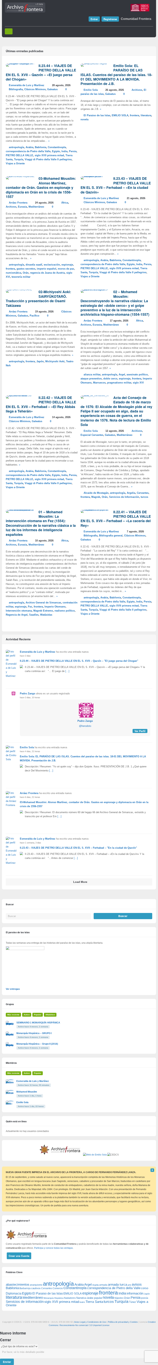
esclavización (52, 264)
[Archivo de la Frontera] (25, 11)
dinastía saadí (34, 264)
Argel (122, 374)
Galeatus (52, 89)
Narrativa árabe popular (89, 1297)
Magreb (95, 497)
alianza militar (92, 374)
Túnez (132, 1302)
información (135, 1293)
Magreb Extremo (43, 610)
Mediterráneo (36, 206)
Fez (30, 606)
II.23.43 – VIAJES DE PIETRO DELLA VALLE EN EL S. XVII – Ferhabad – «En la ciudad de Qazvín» (116, 185)
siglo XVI (138, 382)
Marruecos (99, 382)
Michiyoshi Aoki (55, 361)
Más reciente (13, 1015)
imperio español (46, 268)
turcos (144, 497)
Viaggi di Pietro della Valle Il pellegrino (48, 159)
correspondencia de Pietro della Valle (28, 151)
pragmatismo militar (119, 382)
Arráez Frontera (18, 202)
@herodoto (85, 725)
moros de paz (66, 268)
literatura (146, 115)
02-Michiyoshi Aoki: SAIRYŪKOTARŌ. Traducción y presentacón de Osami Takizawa (38, 298)
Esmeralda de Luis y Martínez (26, 85)
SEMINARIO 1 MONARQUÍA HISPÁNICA (38, 1022)
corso (144, 1288)
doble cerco (110, 378)
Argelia (131, 493)
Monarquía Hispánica (53, 1298)
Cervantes (143, 493)
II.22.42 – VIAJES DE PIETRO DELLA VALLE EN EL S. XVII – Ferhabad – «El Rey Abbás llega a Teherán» (41, 404)
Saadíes (34, 614)
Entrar (94, 19)
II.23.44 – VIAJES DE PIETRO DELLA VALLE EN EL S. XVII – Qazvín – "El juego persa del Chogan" (79, 660)
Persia (72, 151)
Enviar (7, 1362)
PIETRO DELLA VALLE (19, 155)
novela (84, 119)
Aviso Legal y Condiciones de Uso (90, 1322)
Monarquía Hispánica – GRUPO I (34, 1033)
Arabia (29, 147)
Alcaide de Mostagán (96, 493)
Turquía (18, 159)
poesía (144, 1298)
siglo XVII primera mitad (49, 155)
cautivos (36, 1288)
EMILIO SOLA (120, 115)
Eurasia (22, 206)
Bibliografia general (111, 535)
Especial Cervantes (92, 435)
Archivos (137, 90)
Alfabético (50, 1015)
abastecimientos (17, 1284)
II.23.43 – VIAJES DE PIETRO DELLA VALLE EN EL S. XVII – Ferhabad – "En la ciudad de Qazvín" (78, 847)
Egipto (56, 151)
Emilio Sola (91, 90)
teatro (82, 1302)
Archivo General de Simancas (43, 602)
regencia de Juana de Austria (47, 272)
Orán (26, 272)
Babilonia (40, 147)
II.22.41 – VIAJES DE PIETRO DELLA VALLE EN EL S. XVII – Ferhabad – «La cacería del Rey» (116, 518)
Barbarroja (25, 1288)
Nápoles (118, 1298)
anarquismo (36, 1285)
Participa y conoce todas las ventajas (53, 1248)
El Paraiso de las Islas (97, 115)
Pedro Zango (27, 693)
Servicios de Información (124, 497)
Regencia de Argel (17, 614)
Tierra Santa (94, 1302)
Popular (37, 1015)
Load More (80, 882)
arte (129, 1285)
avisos (137, 1284)
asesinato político (137, 374)
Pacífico (34, 315)
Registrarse (110, 19)
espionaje (67, 264)
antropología (16, 147)
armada (103, 1285)
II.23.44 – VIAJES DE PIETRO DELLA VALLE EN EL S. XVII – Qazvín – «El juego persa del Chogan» (41, 72)
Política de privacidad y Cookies (123, 1322)
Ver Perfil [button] (139, 731)
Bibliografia (16, 89)
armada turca (117, 1284)
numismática (13, 272)
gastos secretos (26, 268)
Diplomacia (13, 1293)
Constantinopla (57, 147)
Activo (27, 1015)
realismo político (65, 610)
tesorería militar (21, 277)
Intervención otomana (19, 610)
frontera (134, 115)
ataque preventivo (91, 378)
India (64, 151)
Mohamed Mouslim (26, 1091)
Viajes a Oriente (15, 163)
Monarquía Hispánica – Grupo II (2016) (37, 1044)
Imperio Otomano (55, 606)
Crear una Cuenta (19, 1256)
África (64, 202)
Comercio (58, 1288)
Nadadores (70, 1298)
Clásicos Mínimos (35, 89)
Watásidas (46, 614)
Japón (40, 361)
